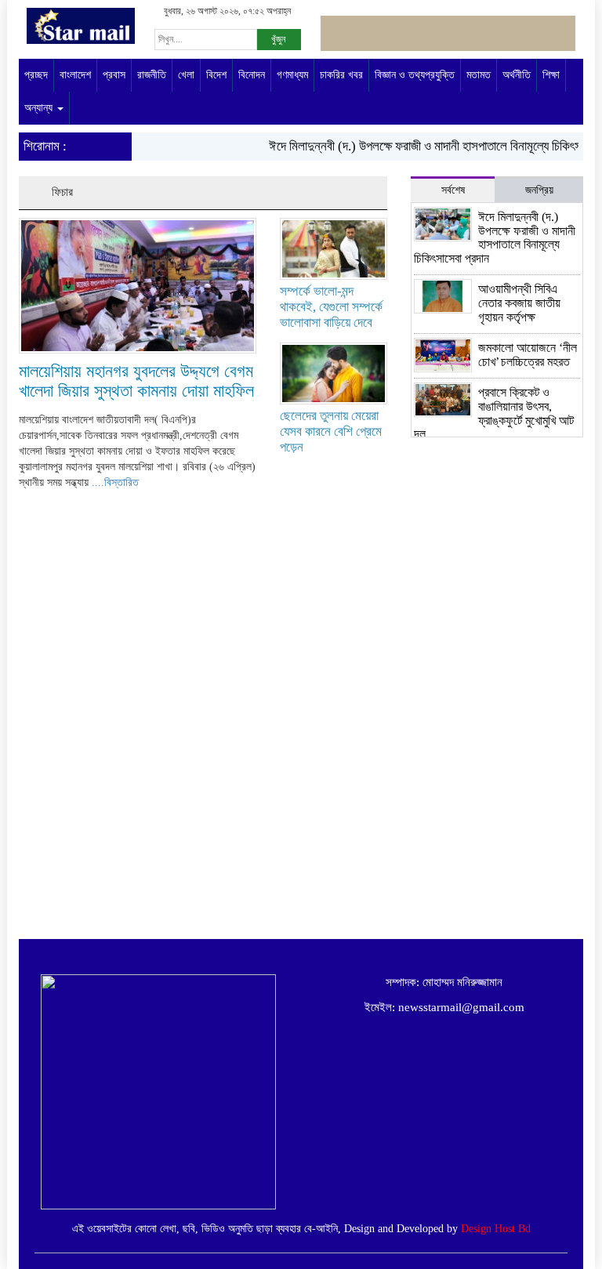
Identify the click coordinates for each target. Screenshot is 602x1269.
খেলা (186, 75)
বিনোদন (251, 75)
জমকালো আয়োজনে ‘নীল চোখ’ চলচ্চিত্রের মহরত (527, 354)
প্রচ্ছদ (36, 75)
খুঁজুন (278, 39)
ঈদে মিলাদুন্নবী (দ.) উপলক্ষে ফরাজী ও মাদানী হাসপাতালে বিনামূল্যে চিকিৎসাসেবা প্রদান (494, 237)
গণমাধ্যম (292, 75)
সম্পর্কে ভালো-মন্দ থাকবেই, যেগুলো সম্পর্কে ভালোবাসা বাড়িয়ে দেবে (331, 307)
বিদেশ (216, 75)
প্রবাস (114, 75)
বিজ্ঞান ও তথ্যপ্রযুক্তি (415, 75)
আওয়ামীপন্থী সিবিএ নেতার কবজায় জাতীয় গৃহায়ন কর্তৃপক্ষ (519, 302)
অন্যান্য (40, 108)
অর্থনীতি (516, 75)
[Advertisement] (497, 876)
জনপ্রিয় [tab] (539, 190)
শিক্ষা (551, 75)
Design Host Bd (496, 1229)
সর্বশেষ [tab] (453, 190)
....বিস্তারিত (115, 482)
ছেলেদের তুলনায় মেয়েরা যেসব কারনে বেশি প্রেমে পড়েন (331, 431)
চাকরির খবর (341, 75)
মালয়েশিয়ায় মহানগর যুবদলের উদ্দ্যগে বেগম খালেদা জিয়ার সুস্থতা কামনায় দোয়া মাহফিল (136, 381)
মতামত (478, 75)
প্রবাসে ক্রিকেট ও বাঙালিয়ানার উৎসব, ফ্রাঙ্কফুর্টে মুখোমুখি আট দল (494, 413)
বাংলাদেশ (75, 75)
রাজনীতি (151, 75)
